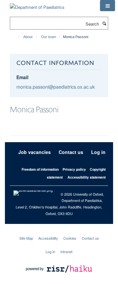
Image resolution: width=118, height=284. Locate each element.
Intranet (66, 251)
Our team (48, 37)
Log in (98, 152)
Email (22, 77)
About (27, 37)
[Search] (104, 23)
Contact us (71, 152)
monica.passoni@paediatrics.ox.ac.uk (55, 86)
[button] (107, 5)
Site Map (26, 238)
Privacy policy (74, 169)
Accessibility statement (87, 177)
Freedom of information (40, 169)
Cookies (69, 238)
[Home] (15, 36)
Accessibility (48, 238)
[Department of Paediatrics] (37, 5)
